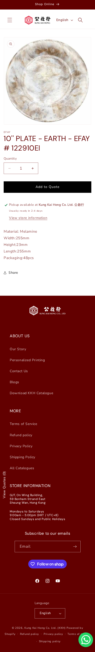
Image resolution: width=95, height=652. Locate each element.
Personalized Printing (27, 360)
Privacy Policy (21, 446)
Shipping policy (50, 641)
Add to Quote (47, 187)
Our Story (18, 349)
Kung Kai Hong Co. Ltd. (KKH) (45, 628)
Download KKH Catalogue (31, 393)
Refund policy (21, 435)
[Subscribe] (75, 546)
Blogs (14, 382)
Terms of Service (23, 424)
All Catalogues (22, 468)
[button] (9, 20)
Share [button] (13, 272)
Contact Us (19, 371)
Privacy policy (53, 634)
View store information (28, 218)
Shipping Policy (22, 457)
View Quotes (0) (4, 484)
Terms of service (78, 634)
